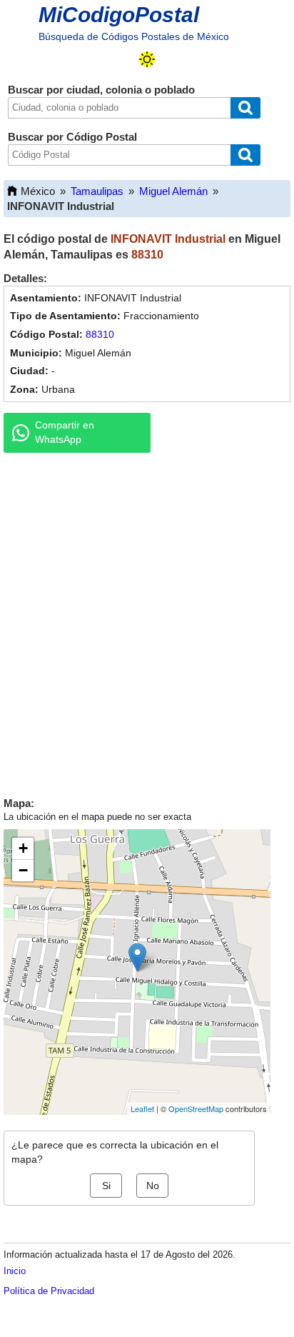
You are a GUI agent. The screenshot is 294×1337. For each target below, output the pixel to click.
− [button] (23, 870)
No (152, 1185)
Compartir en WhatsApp (64, 432)
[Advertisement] (147, 621)
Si (106, 1185)
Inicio (15, 1271)
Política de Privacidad (49, 1291)
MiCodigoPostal (119, 14)
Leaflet (142, 1108)
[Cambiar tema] (147, 59)
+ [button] (23, 848)
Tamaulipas (97, 191)
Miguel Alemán (173, 191)
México (38, 191)
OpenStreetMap (195, 1108)
